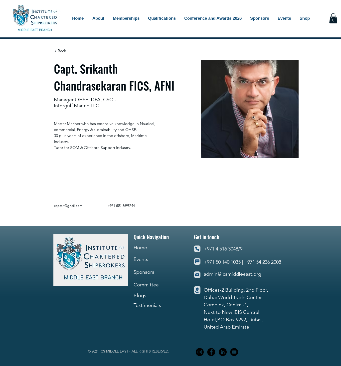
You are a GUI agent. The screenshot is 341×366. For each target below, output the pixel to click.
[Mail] (197, 274)
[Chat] (197, 261)
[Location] (197, 290)
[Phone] (197, 248)
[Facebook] (211, 352)
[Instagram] (200, 352)
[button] (259, 18)
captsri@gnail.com (68, 205)
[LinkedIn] (223, 352)
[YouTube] (234, 352)
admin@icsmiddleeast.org (232, 274)
